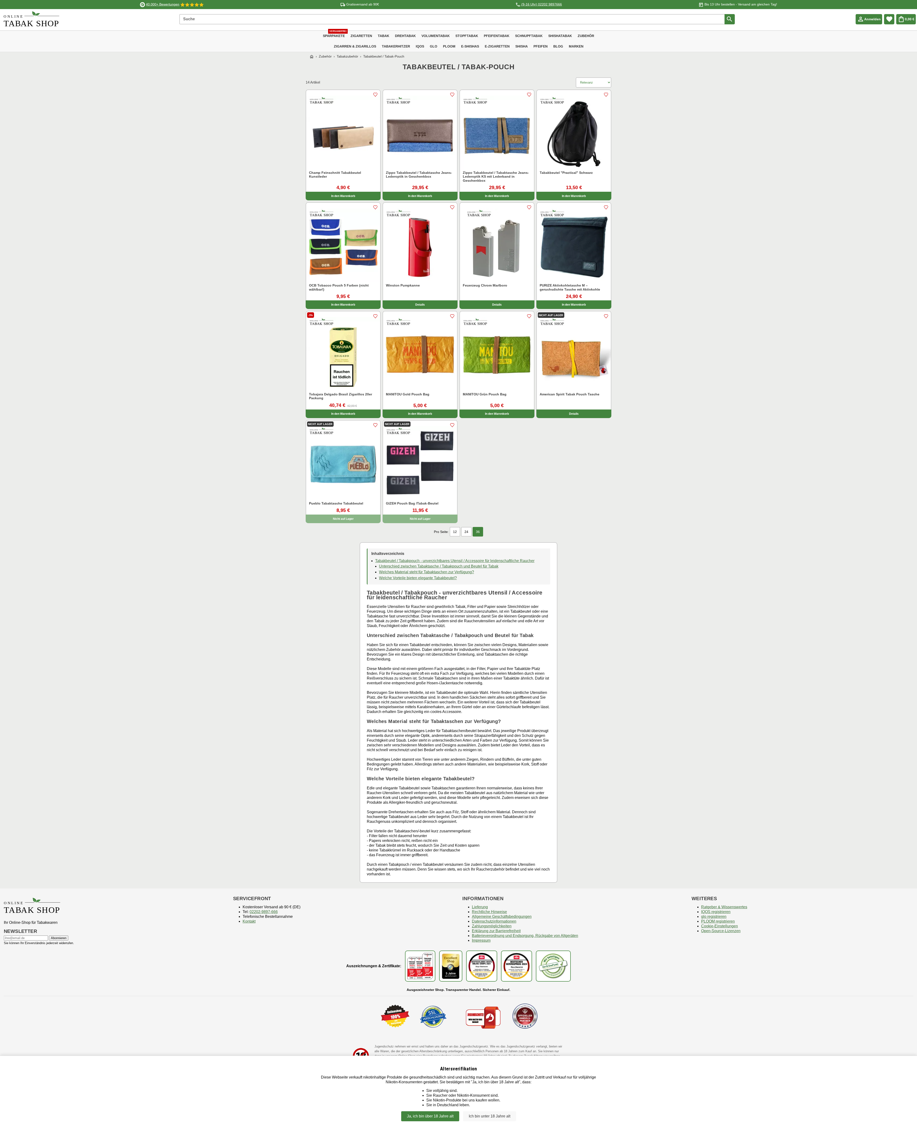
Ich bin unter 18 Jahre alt (489, 1116)
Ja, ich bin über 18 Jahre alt (430, 1116)
